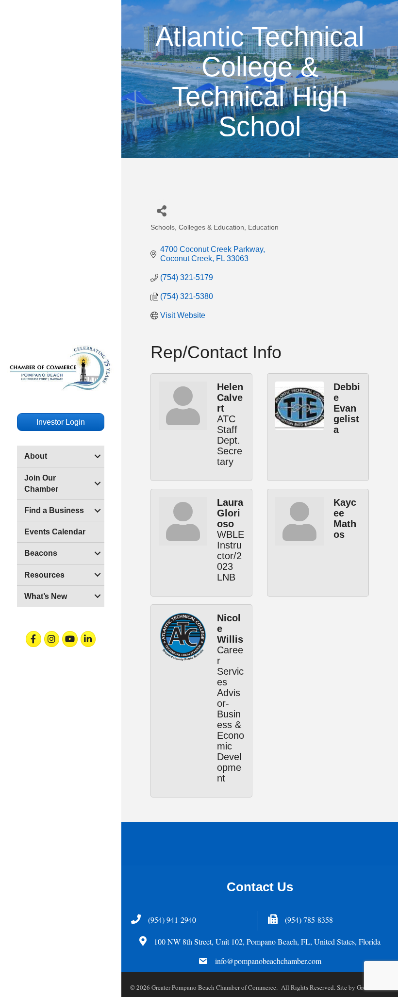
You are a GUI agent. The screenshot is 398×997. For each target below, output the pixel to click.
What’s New (45, 596)
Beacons (40, 553)
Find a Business (54, 510)
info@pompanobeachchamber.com (268, 961)
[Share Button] (161, 210)
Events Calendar (54, 532)
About (35, 456)
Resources (44, 575)
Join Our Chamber (41, 483)
